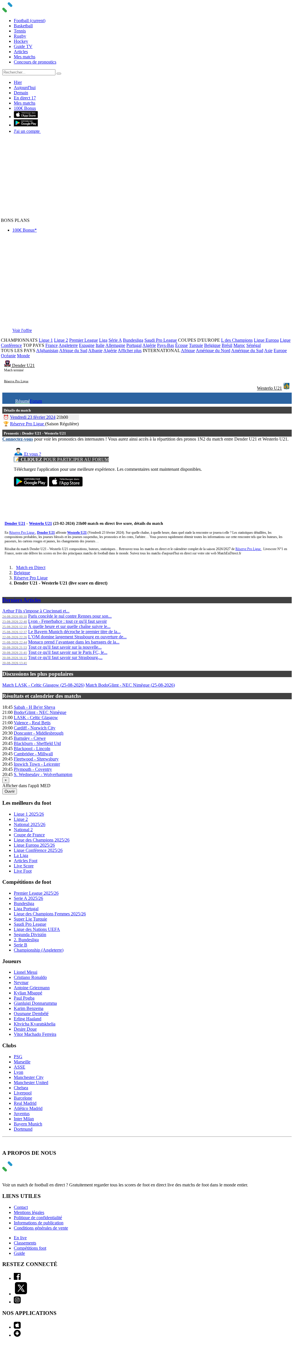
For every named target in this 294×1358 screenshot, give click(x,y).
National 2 (23, 829)
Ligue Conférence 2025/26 (38, 850)
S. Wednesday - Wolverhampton (43, 774)
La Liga (21, 855)
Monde (23, 355)
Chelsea (21, 1087)
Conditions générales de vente (41, 1228)
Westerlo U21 (269, 388)
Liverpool (23, 1092)
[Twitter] (21, 1293)
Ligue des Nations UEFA (37, 929)
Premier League (83, 340)
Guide (19, 1253)
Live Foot (23, 871)
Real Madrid (25, 1103)
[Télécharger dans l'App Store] (26, 116)
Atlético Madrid (28, 1108)
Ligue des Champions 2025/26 (41, 840)
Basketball (23, 25)
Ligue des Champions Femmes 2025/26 (50, 913)
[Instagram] (17, 1301)
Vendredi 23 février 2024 (32, 417)
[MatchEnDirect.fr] (21, 10)
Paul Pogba (24, 998)
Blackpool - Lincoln (32, 748)
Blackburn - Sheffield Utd (37, 743)
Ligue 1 (46, 340)
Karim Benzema (28, 1008)
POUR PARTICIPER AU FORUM (61, 459)
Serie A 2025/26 (28, 898)
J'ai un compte (27, 131)
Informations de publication (38, 1222)
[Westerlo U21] (286, 388)
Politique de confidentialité (38, 1217)
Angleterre (68, 345)
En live (20, 1237)
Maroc (239, 345)
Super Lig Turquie (30, 919)
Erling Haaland (27, 1018)
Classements (25, 1242)
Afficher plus (130, 350)
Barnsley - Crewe (30, 738)
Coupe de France (29, 834)
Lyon (18, 1072)
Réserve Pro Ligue (16, 381)
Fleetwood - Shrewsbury (36, 758)
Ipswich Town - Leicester (37, 764)
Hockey (21, 41)
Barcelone (23, 1098)
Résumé (22, 401)
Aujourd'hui (25, 87)
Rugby (20, 36)
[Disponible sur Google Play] (26, 124)
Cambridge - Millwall (33, 753)
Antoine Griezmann (32, 987)
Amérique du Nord (213, 350)
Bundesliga (133, 340)
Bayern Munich (28, 1123)
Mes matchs (24, 56)
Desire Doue (25, 1029)
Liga (103, 340)
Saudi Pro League (160, 340)
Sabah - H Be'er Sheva (34, 707)
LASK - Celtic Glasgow (36, 717)
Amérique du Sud (247, 350)
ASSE (19, 1067)
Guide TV (23, 46)
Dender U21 (23, 365)
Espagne (86, 345)
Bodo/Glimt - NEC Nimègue (40, 712)
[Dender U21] (8, 365)
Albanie (95, 350)
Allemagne (115, 345)
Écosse (181, 345)
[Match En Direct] (21, 1169)
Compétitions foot (30, 1248)
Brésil (227, 345)
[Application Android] (17, 1335)
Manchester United (31, 1082)
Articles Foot (25, 860)
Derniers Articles (21, 600)
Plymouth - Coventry (33, 769)
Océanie (8, 355)
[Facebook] (17, 1278)
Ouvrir (10, 791)
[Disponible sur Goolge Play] (31, 485)
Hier (18, 82)
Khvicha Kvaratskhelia (34, 1023)
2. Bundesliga (26, 939)
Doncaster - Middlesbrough (38, 733)
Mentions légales (29, 1212)
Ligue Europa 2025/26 (34, 845)
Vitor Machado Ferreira (35, 1034)
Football (29, 20)
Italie (100, 345)
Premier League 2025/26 (36, 893)
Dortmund (23, 1129)
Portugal (134, 345)
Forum (36, 401)
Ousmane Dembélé (31, 1013)
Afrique (188, 350)
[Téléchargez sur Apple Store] (66, 485)
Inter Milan (24, 1118)
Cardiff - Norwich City (34, 727)
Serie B (20, 944)
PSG (18, 1056)
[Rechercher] (59, 73)
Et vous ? (32, 454)
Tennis (20, 30)
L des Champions (237, 340)
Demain (21, 92)
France (51, 345)
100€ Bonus (25, 108)
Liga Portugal (26, 908)
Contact (21, 1207)
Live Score (24, 865)
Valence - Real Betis (32, 722)
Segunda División (30, 934)
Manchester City (29, 1077)
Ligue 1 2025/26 (29, 814)
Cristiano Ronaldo (30, 977)
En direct (25, 97)
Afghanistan (47, 350)
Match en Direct (30, 567)
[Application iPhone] (17, 1327)
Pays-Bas (165, 345)
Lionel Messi (25, 972)
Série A (115, 340)
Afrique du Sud (73, 350)
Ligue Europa (266, 340)
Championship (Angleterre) (38, 950)
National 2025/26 (29, 824)
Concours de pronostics (35, 61)
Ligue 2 (61, 340)
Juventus (22, 1113)
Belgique (212, 345)
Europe (280, 350)
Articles (21, 51)
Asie (268, 350)
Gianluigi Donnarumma (35, 1003)
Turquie (196, 345)
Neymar (21, 982)
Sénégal (253, 345)
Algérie (149, 345)
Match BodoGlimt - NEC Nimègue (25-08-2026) (130, 685)
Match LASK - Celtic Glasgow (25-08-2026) (43, 685)
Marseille (22, 1061)
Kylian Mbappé (28, 992)
